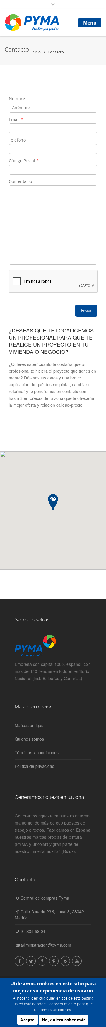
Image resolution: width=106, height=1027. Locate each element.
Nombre (17, 98)
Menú (90, 23)
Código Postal (24, 160)
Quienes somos (29, 739)
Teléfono (17, 140)
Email (16, 119)
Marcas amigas (29, 725)
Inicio (36, 52)
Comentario (20, 181)
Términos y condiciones (37, 752)
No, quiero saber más (63, 1020)
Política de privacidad (34, 766)
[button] (53, 502)
